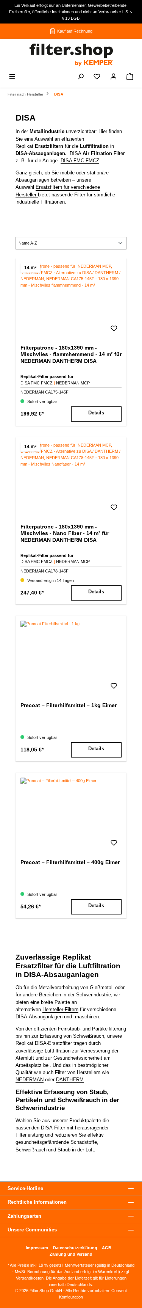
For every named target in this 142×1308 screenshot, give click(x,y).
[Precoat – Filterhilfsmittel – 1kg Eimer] (71, 658)
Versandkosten (30, 1278)
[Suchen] (80, 77)
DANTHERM (70, 1079)
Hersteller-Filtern (60, 1009)
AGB (106, 1247)
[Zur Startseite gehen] (71, 55)
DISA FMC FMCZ (80, 160)
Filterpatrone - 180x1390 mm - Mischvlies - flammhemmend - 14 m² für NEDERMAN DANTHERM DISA (71, 354)
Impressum (37, 1247)
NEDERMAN (30, 1079)
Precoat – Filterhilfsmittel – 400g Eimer (70, 862)
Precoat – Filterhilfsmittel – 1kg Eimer (68, 705)
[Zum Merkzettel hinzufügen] (114, 330)
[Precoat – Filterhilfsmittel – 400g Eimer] (71, 815)
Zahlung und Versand (71, 1254)
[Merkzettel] (97, 77)
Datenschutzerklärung (75, 1247)
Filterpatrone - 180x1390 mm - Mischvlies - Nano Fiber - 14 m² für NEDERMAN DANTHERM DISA (64, 533)
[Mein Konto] (113, 77)
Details (96, 413)
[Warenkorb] (130, 77)
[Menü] (12, 77)
